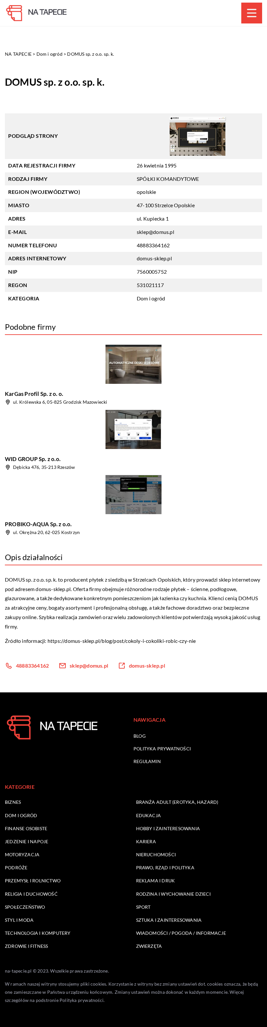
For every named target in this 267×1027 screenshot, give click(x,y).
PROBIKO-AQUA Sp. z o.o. (38, 524)
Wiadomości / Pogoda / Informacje (181, 933)
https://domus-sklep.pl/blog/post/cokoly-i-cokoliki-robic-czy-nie (122, 641)
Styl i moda (19, 920)
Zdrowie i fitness (26, 946)
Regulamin (147, 761)
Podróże (16, 867)
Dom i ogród (151, 298)
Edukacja (148, 815)
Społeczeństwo (25, 907)
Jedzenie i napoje (26, 841)
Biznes (13, 802)
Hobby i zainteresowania (168, 828)
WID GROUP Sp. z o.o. (33, 459)
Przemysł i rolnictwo (33, 880)
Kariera (146, 841)
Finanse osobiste (26, 828)
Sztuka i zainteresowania (169, 920)
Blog (140, 736)
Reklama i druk (155, 880)
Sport (143, 907)
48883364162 (153, 245)
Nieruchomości (156, 854)
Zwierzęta (149, 946)
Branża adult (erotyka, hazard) (177, 802)
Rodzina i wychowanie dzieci (173, 894)
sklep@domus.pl (155, 232)
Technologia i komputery (38, 933)
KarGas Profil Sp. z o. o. (34, 393)
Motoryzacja (22, 854)
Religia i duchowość (31, 894)
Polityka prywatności (162, 748)
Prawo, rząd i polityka (165, 867)
